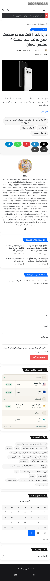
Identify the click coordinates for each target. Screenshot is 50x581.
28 (5, 528)
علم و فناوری (42, 476)
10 (31, 517)
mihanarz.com (41, 426)
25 (25, 528)
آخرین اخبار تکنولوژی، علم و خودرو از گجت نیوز (31, 444)
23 (38, 528)
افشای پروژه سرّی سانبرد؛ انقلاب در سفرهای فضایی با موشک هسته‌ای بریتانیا (37, 248)
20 (12, 523)
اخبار (17, 448)
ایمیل (45, 326)
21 (5, 523)
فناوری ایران (27, 127)
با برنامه (19, 569)
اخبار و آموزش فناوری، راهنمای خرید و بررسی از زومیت (24, 121)
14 (5, 517)
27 (12, 528)
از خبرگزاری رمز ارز (29, 457)
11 (25, 517)
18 (25, 523)
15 (45, 523)
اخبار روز (9, 448)
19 (18, 523)
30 (38, 533)
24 (32, 528)
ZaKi (42, 50)
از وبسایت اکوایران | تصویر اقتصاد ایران (34, 472)
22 (45, 528)
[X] (44, 144)
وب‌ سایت (44, 337)
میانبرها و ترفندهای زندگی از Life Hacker (33, 480)
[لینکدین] (35, 144)
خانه (44, 24)
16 (38, 523)
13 (12, 517)
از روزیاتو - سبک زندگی (39, 461)
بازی (16, 472)
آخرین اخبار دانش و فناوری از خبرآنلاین (34, 448)
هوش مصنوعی (11, 480)
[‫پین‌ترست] (26, 144)
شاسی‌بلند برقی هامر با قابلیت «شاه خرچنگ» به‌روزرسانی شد (15, 248)
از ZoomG (43, 457)
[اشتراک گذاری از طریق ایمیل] (44, 149)
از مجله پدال (24, 461)
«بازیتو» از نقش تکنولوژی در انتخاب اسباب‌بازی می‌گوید (37, 260)
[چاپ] (35, 149)
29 (45, 533)
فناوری (42, 127)
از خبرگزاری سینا (14, 457)
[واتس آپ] (18, 144)
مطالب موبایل (39, 133)
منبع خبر (44, 111)
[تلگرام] (9, 144)
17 (31, 523)
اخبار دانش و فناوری (34, 24)
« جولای (45, 539)
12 (18, 517)
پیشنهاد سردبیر (42, 485)
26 (18, 528)
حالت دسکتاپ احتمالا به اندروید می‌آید (15, 260)
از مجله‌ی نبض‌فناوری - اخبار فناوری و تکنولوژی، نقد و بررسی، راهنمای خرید (27, 466)
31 (31, 533)
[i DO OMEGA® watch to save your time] (38, 3)
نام (46, 315)
